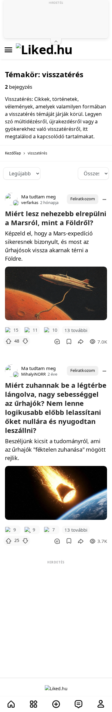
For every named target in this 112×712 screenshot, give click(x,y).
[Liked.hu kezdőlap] (56, 688)
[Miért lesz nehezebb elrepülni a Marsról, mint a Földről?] (56, 293)
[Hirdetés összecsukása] (56, 41)
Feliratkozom (82, 199)
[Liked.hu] (44, 49)
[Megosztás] (80, 341)
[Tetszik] (8, 341)
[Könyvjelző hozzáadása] (69, 341)
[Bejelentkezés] (100, 704)
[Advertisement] (56, 604)
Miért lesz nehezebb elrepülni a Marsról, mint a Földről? (55, 218)
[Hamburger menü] (8, 49)
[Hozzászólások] (57, 341)
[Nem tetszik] (25, 341)
